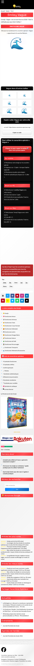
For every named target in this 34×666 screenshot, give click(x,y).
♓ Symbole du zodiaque (10, 386)
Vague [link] (4, 282)
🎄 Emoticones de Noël (9, 341)
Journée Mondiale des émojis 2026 (13, 636)
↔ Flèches (6, 370)
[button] (3, 296)
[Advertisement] (17, 69)
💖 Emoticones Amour (9, 316)
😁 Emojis (5, 313)
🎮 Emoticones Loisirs (9, 332)
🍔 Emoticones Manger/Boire (11, 335)
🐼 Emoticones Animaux (10, 319)
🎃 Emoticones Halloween (10, 329)
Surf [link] (22, 282)
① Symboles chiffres (8, 364)
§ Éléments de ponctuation (10, 377)
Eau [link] (26, 282)
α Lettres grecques (8, 367)
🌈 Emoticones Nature (9, 338)
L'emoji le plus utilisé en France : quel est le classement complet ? (15, 460)
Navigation (4, 659)
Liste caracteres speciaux (8, 657)
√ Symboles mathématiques (10, 374)
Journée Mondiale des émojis (11, 626)
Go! (17, 489)
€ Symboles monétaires (9, 380)
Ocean (15, 282)
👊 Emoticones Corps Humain (11, 325)
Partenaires (11, 659)
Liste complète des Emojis (12, 308)
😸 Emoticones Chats (9, 322)
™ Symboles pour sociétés (10, 383)
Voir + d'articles (5, 449)
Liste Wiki (20, 655)
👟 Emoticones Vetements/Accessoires (14, 350)
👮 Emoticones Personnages (11, 344)
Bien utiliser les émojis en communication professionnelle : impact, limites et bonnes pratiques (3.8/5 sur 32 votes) (15, 573)
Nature (5, 286)
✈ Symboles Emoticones (10, 361)
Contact (16, 659)
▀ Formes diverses (8, 389)
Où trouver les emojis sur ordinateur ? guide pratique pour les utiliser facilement (16, 466)
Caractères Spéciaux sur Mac (9, 655)
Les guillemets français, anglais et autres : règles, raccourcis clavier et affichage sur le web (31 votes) (15, 557)
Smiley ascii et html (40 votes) (12, 541)
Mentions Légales (14, 661)
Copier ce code (17, 132)
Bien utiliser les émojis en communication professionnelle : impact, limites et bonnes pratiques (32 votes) (16, 552)
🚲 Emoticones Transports (10, 347)
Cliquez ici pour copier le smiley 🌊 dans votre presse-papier (17, 149)
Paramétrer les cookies (25, 661)
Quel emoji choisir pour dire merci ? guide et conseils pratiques (16, 472)
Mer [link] (10, 282)
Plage (11, 286)
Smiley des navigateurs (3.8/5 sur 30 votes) (16, 577)
